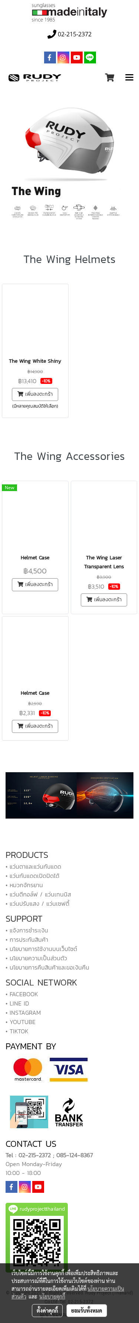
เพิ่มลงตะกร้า (38, 394)
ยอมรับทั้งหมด (86, 1310)
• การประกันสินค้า (27, 939)
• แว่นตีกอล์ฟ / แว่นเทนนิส (38, 894)
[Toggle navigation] (129, 78)
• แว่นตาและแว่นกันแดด (33, 866)
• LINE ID (17, 1003)
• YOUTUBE (21, 1021)
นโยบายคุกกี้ (52, 1296)
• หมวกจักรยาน (24, 885)
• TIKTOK (17, 1031)
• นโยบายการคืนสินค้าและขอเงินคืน (47, 967)
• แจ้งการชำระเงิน (27, 930)
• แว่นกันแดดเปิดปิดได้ (32, 875)
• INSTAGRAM (23, 1012)
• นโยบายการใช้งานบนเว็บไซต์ (41, 948)
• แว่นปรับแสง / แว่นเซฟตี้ (37, 903)
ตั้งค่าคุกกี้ (47, 1310)
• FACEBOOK (22, 994)
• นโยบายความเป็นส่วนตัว (36, 958)
